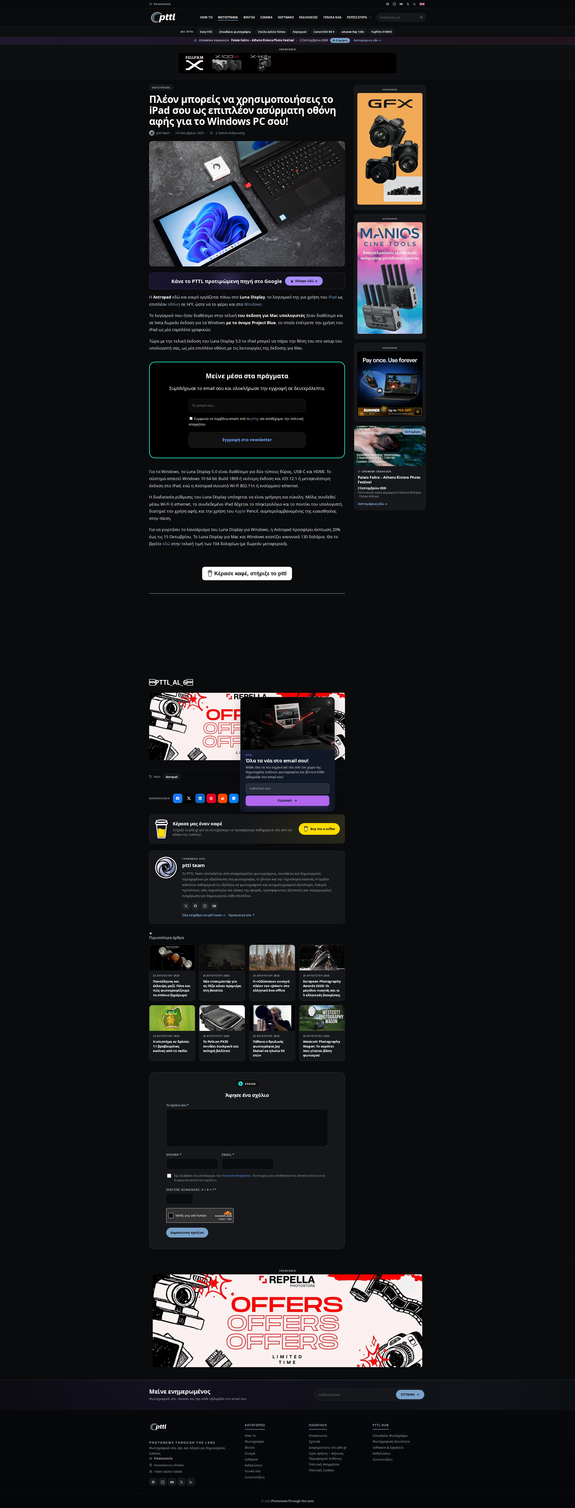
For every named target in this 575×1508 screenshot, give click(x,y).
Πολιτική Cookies (321, 1470)
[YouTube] (401, 4)
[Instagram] (394, 4)
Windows (252, 304)
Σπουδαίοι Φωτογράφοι (390, 1435)
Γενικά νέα (332, 17)
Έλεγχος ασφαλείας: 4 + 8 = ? (191, 1190)
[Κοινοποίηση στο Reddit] (222, 798)
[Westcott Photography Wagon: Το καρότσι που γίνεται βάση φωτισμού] (322, 1018)
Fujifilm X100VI (381, 32)
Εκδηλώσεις (308, 17)
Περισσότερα (357, 17)
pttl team (163, 133)
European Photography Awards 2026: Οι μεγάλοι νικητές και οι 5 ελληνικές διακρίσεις (322, 988)
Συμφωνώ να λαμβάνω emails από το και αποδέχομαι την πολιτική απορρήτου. (246, 421)
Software (286, 17)
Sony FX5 (206, 32)
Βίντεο (249, 17)
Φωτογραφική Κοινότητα (391, 1441)
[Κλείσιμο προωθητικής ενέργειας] (329, 702)
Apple (240, 511)
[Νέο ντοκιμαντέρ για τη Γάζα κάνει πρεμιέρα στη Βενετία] (222, 957)
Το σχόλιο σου (177, 1105)
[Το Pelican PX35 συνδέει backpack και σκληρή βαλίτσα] (222, 1018)
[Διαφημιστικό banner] (287, 63)
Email (228, 1155)
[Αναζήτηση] (421, 17)
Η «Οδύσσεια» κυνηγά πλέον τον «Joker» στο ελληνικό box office (271, 986)
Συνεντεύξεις (255, 1477)
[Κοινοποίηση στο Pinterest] (211, 798)
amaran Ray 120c (353, 32)
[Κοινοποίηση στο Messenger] (234, 798)
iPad (332, 297)
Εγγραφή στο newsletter (247, 439)
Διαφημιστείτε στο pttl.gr (328, 1447)
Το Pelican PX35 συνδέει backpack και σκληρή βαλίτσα (221, 1046)
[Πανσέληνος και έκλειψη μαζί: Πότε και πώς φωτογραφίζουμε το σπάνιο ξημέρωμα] (172, 957)
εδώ (166, 543)
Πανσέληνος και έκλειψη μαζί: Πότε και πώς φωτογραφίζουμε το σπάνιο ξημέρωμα (171, 988)
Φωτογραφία (228, 17)
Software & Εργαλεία (388, 1447)
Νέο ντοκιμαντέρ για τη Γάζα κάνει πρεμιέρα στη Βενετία (222, 986)
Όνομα (173, 1155)
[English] (422, 4)
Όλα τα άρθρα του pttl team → (203, 915)
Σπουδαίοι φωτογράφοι (235, 32)
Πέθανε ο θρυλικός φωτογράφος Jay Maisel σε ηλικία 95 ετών (269, 1048)
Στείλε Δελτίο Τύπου (271, 32)
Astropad (172, 777)
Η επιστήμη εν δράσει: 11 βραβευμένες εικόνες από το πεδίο (171, 1046)
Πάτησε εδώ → (306, 281)
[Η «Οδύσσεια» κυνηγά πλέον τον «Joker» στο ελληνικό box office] (272, 957)
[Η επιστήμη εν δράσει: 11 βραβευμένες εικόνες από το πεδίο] (172, 1018)
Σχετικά (314, 1441)
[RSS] (414, 4)
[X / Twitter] (186, 906)
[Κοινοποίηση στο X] (189, 798)
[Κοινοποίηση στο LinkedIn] (200, 798)
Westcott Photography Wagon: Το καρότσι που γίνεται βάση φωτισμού (321, 1048)
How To (206, 17)
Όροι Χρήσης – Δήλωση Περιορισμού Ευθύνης (326, 1455)
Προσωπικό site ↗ (241, 915)
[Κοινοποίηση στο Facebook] (177, 798)
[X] (408, 4)
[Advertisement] (247, 629)
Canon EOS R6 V (324, 32)
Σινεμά (266, 17)
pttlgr (255, 418)
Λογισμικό (299, 32)
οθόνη (174, 304)
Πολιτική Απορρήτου (236, 1176)
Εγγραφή (408, 1395)
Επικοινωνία (163, 1458)
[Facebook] (388, 4)
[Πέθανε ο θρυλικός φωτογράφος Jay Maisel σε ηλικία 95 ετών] (272, 1018)
